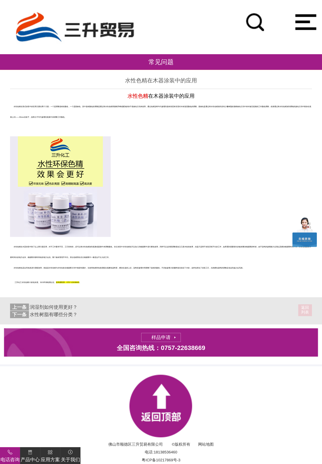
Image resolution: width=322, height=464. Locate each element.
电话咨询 (10, 459)
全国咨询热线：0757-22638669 (161, 347)
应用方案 (50, 459)
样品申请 (161, 337)
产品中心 (30, 459)
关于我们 (70, 459)
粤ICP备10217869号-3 (161, 460)
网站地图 (206, 444)
